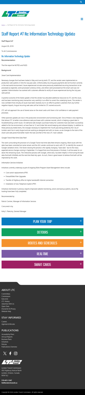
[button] (81, 19)
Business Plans (7, 339)
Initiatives (5, 342)
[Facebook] (10, 354)
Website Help (6, 311)
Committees (6, 294)
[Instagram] (15, 354)
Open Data (5, 306)
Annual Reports (7, 337)
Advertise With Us (8, 304)
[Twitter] (5, 354)
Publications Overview (9, 347)
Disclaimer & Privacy (9, 309)
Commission (6, 296)
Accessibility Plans (8, 334)
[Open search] (81, 2)
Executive (5, 299)
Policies (4, 344)
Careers (4, 322)
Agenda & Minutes (8, 324)
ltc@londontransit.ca (9, 383)
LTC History (6, 301)
